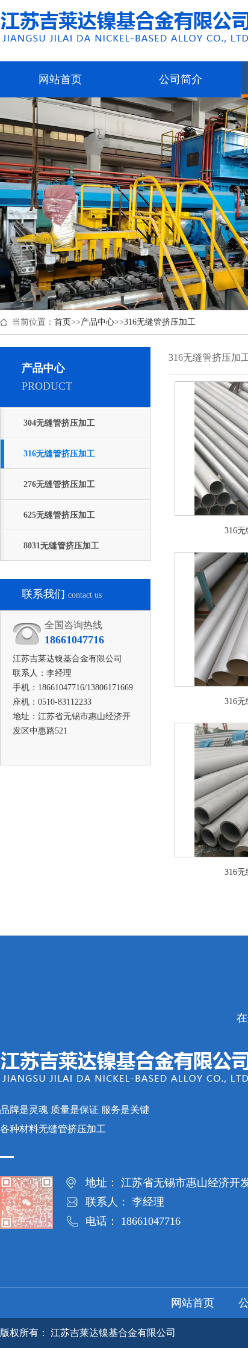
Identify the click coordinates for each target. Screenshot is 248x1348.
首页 (62, 321)
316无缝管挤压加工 (160, 321)
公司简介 (180, 79)
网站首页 (192, 1303)
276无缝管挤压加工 (59, 484)
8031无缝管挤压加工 (61, 545)
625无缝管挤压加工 (59, 514)
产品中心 (97, 321)
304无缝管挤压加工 (59, 422)
